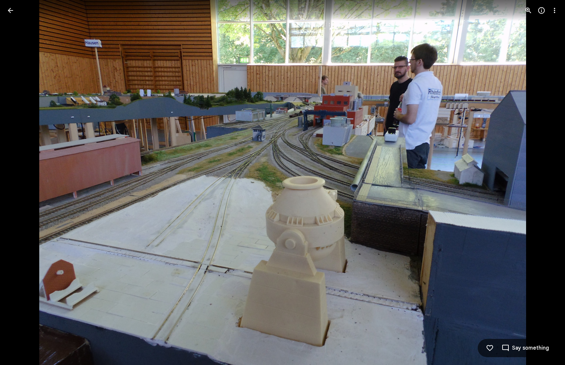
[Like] (490, 348)
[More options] (554, 10)
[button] (18, 183)
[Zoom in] (528, 10)
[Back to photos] (10, 10)
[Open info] (541, 10)
